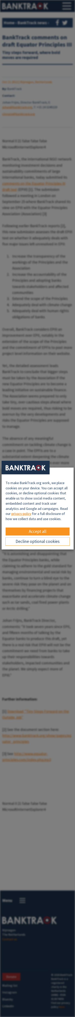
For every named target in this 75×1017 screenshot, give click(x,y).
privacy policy (21, 513)
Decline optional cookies (38, 541)
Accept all (37, 531)
